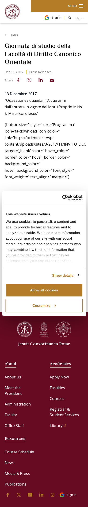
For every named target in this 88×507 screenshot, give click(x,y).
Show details (62, 275)
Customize (41, 305)
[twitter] (29, 80)
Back (14, 35)
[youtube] (30, 494)
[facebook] (18, 80)
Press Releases (40, 72)
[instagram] (52, 494)
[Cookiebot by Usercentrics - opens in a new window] (63, 198)
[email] (51, 80)
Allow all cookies (44, 290)
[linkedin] (40, 80)
